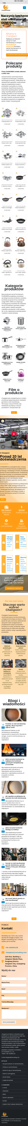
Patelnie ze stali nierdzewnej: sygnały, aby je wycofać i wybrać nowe (15, 725)
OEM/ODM (5, 1091)
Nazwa (4, 976)
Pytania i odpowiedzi (8, 1097)
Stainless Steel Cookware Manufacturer (13, 1104)
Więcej (14, 918)
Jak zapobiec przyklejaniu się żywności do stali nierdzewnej (15, 797)
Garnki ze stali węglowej (21, 184)
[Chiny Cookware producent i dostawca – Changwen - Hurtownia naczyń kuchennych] (6, 8)
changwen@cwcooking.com (12, 1057)
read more (5, 740)
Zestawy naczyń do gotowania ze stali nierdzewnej (11, 120)
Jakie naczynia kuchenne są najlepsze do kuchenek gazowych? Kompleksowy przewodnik (14, 761)
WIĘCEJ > (14, 412)
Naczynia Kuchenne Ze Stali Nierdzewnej (13, 1064)
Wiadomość (6, 1008)
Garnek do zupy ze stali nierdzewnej (12, 1070)
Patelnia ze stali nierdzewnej (10, 1067)
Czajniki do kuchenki (7, 249)
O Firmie (5, 1087)
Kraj (3, 995)
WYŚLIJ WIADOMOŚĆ (9, 1022)
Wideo (4, 1094)
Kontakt (5, 1101)
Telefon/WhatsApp (7, 1002)
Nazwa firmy (6, 982)
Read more (7, 124)
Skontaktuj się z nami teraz (14, 588)
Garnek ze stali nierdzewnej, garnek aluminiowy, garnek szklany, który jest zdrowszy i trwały (15, 865)
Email (4, 989)
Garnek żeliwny (6, 1077)
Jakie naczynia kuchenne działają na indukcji (13, 828)
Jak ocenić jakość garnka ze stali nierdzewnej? (15, 899)
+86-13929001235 (11, 947)
